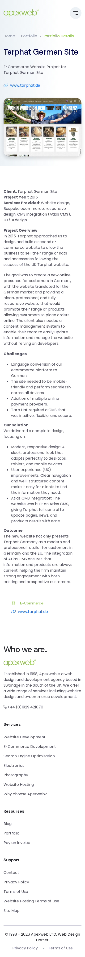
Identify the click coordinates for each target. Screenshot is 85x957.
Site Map (12, 910)
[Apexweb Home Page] (21, 13)
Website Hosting (19, 784)
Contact (11, 872)
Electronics (14, 765)
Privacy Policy (16, 882)
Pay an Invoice (17, 842)
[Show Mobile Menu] (75, 13)
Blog (8, 823)
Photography (16, 775)
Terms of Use (16, 891)
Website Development (25, 737)
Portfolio (29, 36)
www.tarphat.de (25, 85)
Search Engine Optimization (29, 756)
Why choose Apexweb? (25, 794)
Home (9, 36)
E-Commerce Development (30, 746)
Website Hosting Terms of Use (31, 901)
